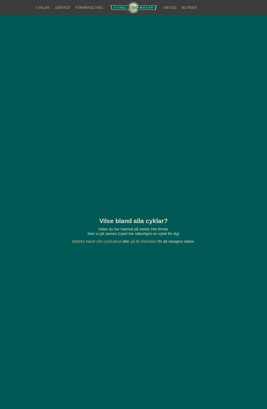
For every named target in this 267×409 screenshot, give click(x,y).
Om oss (169, 7)
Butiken (189, 7)
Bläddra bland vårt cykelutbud (96, 241)
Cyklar (43, 7)
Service (62, 7)
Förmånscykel (90, 7)
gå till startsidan (144, 241)
